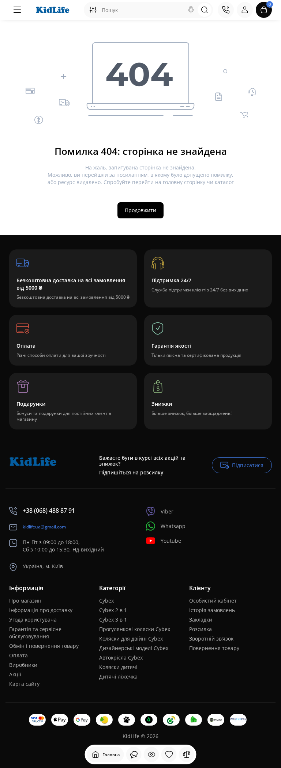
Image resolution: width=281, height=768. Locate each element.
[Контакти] (226, 10)
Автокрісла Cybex (121, 657)
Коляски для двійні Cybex (131, 638)
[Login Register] (245, 10)
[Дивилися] (134, 754)
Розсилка (200, 629)
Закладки (200, 619)
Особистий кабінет (213, 600)
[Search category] (93, 10)
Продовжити (140, 210)
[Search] (191, 10)
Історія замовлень (212, 610)
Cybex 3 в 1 (113, 619)
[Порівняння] (186, 754)
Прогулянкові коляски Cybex (134, 629)
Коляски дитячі (118, 667)
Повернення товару (214, 648)
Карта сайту (24, 683)
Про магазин (25, 600)
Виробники (23, 664)
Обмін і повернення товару (44, 645)
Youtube (171, 540)
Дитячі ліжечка (118, 676)
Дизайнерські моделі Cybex (133, 648)
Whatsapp (173, 526)
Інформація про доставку (40, 610)
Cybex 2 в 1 (113, 610)
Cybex (106, 600)
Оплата (18, 655)
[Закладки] (169, 754)
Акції (15, 674)
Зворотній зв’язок (211, 638)
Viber (167, 511)
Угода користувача (33, 619)
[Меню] (17, 10)
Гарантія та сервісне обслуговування (35, 633)
